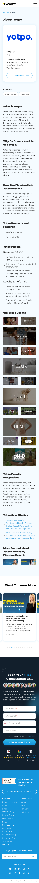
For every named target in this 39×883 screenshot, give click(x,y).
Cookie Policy (33, 881)
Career (24, 802)
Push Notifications (8, 823)
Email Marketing (9, 802)
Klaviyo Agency (9, 815)
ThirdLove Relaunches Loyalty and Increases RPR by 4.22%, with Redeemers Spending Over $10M (20, 535)
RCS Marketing (9, 835)
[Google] (19, 751)
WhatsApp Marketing (7, 829)
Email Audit (7, 805)
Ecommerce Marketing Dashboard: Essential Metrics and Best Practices (19, 618)
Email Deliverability (8, 810)
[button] (35, 3)
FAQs (23, 805)
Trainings (25, 812)
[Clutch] (8, 751)
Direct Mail (7, 844)
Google (20, 755)
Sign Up (33, 856)
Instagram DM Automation (8, 839)
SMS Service (7, 819)
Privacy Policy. (31, 736)
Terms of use (23, 881)
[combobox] (5, 723)
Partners (24, 809)
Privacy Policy (15, 881)
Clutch (8, 755)
